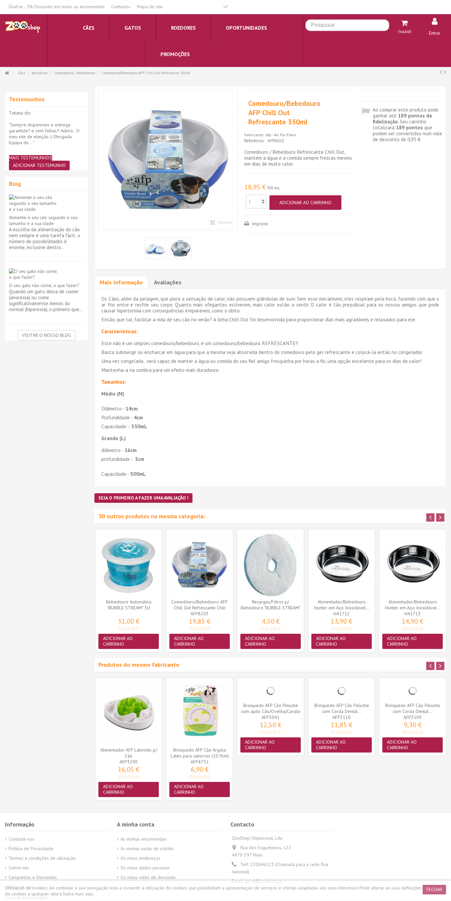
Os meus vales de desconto (148, 877)
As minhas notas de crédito (147, 849)
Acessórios (40, 73)
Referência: (254, 141)
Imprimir (259, 224)
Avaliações (167, 282)
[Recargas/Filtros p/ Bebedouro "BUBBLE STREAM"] (270, 564)
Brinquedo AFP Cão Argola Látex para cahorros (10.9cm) (200, 753)
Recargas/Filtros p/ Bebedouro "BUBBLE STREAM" (270, 605)
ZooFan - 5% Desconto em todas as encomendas (56, 7)
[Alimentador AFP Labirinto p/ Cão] (128, 713)
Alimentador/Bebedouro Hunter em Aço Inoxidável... (341, 605)
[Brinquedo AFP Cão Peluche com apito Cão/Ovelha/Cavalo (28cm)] (270, 691)
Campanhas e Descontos (33, 877)
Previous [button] (430, 517)
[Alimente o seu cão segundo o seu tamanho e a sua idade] (46, 203)
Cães (21, 73)
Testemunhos (27, 99)
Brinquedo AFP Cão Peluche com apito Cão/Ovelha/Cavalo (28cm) (270, 711)
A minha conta (135, 824)
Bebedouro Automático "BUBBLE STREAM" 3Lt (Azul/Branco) (129, 608)
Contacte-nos (21, 839)
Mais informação (121, 282)
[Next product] (445, 72)
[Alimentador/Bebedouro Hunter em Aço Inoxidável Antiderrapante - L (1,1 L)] (412, 564)
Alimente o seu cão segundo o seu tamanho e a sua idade (43, 220)
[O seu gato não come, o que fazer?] (46, 274)
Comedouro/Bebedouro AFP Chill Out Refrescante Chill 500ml (199, 608)
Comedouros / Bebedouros (74, 73)
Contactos (120, 7)
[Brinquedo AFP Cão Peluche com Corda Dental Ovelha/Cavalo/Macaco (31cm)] (412, 691)
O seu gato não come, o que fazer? (44, 285)
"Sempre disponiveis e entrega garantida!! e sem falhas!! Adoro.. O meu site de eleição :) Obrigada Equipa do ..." (44, 133)
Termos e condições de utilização (42, 858)
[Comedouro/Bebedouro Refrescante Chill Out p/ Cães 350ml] (167, 160)
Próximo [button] (234, 160)
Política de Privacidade (31, 849)
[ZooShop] (22, 26)
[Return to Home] (7, 73)
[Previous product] (441, 72)
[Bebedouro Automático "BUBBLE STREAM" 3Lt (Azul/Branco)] (128, 564)
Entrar (434, 33)
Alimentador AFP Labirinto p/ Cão (128, 753)
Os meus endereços (140, 858)
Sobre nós (19, 868)
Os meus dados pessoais (145, 868)
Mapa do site (150, 7)
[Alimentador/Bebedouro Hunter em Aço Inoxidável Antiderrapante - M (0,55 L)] (341, 564)
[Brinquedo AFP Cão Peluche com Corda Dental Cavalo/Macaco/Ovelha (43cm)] (341, 691)
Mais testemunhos (30, 158)
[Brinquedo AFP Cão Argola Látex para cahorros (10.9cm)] (199, 713)
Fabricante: (254, 134)
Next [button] (440, 517)
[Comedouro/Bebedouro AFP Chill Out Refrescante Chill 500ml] (199, 564)
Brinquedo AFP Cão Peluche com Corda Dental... (341, 708)
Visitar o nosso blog (46, 335)
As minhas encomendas (143, 839)
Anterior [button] (102, 160)
